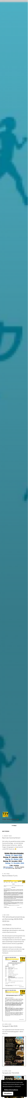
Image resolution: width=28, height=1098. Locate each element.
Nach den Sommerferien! (11, 838)
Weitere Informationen (11, 1090)
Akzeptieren (8, 1093)
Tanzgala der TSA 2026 (10, 1073)
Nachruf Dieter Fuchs (10, 876)
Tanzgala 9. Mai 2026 (9, 1026)
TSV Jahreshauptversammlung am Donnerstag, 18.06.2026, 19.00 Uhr (13, 919)
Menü (14, 825)
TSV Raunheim (10, 819)
